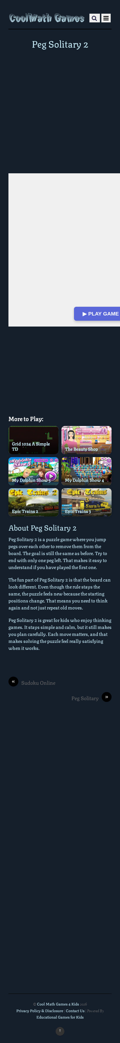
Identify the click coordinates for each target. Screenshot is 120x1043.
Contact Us (75, 1010)
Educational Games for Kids (60, 1017)
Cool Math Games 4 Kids (58, 1004)
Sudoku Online (33, 682)
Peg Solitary (89, 698)
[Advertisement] (60, 111)
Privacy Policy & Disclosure (39, 1010)
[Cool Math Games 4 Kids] (46, 17)
